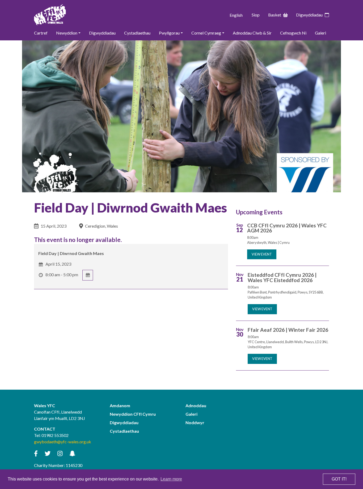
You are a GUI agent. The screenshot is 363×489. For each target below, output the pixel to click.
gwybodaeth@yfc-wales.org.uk (62, 441)
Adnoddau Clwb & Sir (252, 32)
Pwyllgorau (169, 32)
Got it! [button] (339, 479)
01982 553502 (55, 435)
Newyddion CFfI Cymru (133, 413)
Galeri (320, 32)
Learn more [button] (171, 479)
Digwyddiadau (309, 14)
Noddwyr (194, 422)
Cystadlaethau (137, 32)
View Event (262, 254)
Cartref (41, 32)
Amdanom (120, 405)
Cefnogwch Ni (293, 32)
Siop (256, 14)
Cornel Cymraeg (206, 32)
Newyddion (66, 32)
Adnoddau (195, 405)
